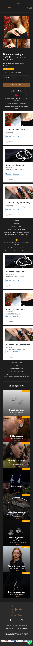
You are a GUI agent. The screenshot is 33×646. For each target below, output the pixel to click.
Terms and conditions (11, 634)
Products (8, 625)
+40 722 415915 (16, 3)
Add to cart (16, 85)
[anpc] (15, 641)
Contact (14, 625)
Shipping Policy (22, 628)
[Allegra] (7, 8)
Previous (5, 43)
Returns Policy (10, 628)
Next (28, 43)
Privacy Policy (23, 634)
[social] (10, 620)
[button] (10, 78)
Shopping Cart (23, 625)
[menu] (3, 8)
